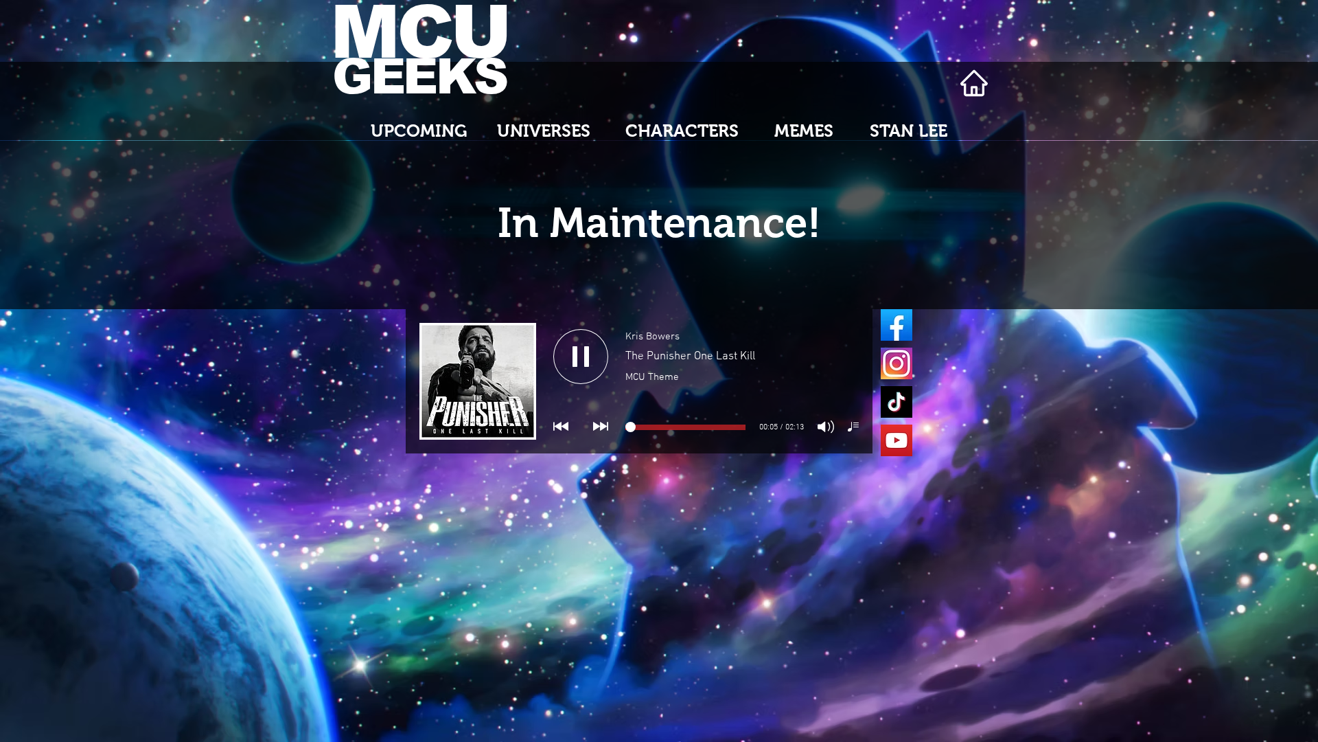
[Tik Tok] (896, 402)
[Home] (974, 83)
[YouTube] (896, 440)
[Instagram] (896, 363)
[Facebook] (896, 325)
